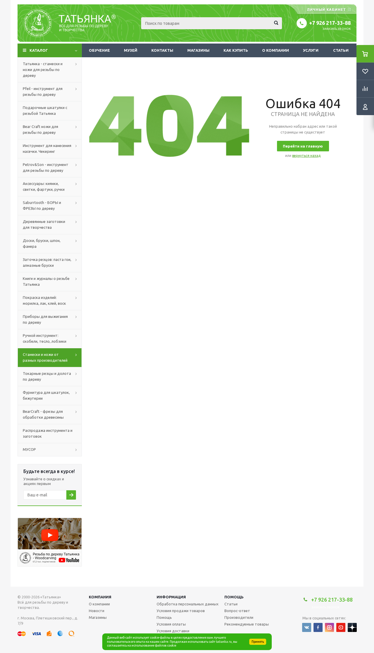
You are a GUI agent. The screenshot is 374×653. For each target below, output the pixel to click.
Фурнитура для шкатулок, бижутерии (46, 395)
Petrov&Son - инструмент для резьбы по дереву (45, 167)
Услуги (310, 50)
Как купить (236, 50)
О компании (275, 50)
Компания (100, 597)
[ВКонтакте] (306, 627)
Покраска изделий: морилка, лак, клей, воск (44, 300)
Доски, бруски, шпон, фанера (41, 243)
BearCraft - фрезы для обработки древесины (43, 414)
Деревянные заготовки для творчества (44, 224)
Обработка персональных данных (188, 604)
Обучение (99, 50)
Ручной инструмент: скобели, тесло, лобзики (44, 338)
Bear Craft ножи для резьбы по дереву (40, 129)
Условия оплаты (171, 624)
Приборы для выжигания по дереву (45, 319)
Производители (238, 617)
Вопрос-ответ (237, 611)
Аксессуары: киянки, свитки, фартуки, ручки (44, 186)
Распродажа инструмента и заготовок (47, 433)
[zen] (352, 627)
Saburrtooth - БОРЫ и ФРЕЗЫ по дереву (42, 205)
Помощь (234, 597)
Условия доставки (173, 631)
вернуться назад (306, 155)
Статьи (341, 50)
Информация (171, 597)
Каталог (39, 50)
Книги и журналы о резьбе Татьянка (46, 281)
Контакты (162, 50)
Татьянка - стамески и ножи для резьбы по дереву (43, 69)
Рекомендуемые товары (246, 624)
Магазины (198, 50)
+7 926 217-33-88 (330, 22)
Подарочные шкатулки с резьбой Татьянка (45, 110)
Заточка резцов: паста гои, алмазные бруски (47, 262)
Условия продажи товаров (181, 611)
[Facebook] (318, 627)
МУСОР (29, 449)
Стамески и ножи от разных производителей (45, 357)
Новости (96, 611)
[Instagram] (329, 627)
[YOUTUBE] (340, 627)
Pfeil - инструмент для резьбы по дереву (43, 91)
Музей (130, 50)
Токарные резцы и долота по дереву (47, 376)
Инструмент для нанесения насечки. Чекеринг (47, 148)
